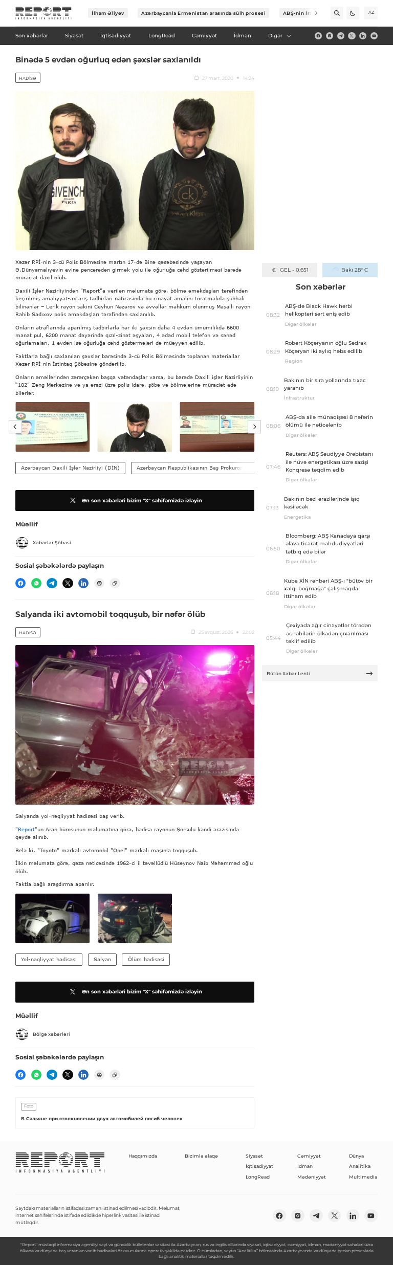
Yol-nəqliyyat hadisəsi (49, 959)
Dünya (356, 1156)
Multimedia (363, 1177)
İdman (305, 1166)
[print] (99, 583)
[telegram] (340, 35)
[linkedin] (362, 35)
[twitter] (351, 35)
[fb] (318, 35)
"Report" (26, 829)
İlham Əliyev (108, 13)
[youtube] (374, 35)
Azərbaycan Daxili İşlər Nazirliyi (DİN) (70, 467)
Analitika (359, 1166)
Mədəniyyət (311, 1177)
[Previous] (15, 427)
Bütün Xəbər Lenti (288, 673)
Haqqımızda (142, 1156)
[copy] (115, 583)
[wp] (36, 583)
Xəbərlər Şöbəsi (52, 542)
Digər (275, 35)
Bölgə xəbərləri (51, 1034)
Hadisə (27, 78)
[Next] (311, 13)
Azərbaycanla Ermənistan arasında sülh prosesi (203, 13)
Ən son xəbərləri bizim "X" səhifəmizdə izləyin (142, 500)
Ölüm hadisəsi (146, 959)
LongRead (258, 1177)
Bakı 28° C (354, 270)
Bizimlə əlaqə (201, 1156)
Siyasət (254, 1156)
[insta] (329, 35)
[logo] (43, 13)
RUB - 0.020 (294, 270)
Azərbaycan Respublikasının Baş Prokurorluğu (195, 467)
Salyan (102, 959)
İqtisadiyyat (259, 1166)
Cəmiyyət (309, 1156)
